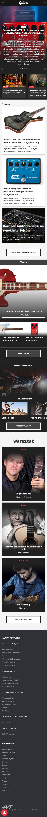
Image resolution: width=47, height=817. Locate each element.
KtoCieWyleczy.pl (8, 734)
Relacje (4, 765)
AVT (32, 810)
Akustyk (23, 560)
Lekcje (4, 778)
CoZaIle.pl (5, 656)
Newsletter (6, 791)
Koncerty (5, 762)
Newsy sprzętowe (8, 752)
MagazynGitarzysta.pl (10, 680)
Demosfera (6, 775)
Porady (4, 781)
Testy (4, 756)
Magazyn (5, 784)
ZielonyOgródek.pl (8, 662)
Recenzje (5, 772)
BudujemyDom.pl (8, 650)
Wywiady (5, 768)
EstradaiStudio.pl (8, 687)
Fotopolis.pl (6, 722)
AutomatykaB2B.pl (8, 701)
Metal (23, 449)
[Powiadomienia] (4, 813)
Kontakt (4, 787)
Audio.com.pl (6, 677)
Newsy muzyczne (8, 759)
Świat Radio (6, 711)
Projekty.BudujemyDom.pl (11, 653)
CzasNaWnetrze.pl (8, 665)
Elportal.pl (5, 708)
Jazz (23, 505)
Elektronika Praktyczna (10, 705)
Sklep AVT (13, 810)
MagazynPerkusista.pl (10, 683)
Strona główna (7, 749)
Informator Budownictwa (11, 659)
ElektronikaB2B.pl (8, 698)
